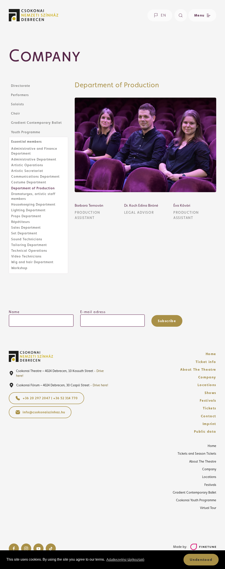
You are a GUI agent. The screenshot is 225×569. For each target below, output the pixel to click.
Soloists (17, 104)
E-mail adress (93, 312)
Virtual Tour (208, 508)
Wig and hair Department (32, 262)
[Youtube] (38, 548)
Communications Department (35, 176)
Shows (210, 393)
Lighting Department (28, 210)
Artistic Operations (27, 165)
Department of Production (33, 188)
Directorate (20, 86)
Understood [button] (201, 560)
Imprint (209, 424)
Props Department (26, 216)
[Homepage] (33, 15)
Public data (205, 431)
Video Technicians (26, 256)
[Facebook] (14, 548)
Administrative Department (33, 159)
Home (211, 354)
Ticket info (206, 362)
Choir (15, 113)
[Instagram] (26, 548)
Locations (207, 385)
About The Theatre (198, 369)
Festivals (208, 400)
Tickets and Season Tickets (197, 453)
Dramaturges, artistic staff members (33, 196)
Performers (20, 95)
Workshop (19, 268)
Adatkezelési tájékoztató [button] (125, 560)
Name (14, 312)
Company (207, 377)
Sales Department (26, 227)
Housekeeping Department (33, 204)
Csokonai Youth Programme (196, 500)
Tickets (209, 408)
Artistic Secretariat (27, 171)
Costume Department (28, 182)
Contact (208, 416)
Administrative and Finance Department (34, 151)
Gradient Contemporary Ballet (36, 122)
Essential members (26, 141)
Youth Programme (25, 132)
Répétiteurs (20, 222)
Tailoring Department (29, 245)
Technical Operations (29, 250)
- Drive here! (99, 385)
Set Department (24, 233)
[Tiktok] (51, 548)
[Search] (180, 15)
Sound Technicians (26, 239)
